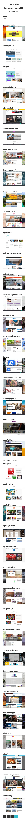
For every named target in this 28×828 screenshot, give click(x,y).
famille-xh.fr (8, 484)
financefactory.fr (9, 170)
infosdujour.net (9, 525)
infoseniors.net (9, 419)
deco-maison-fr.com (10, 671)
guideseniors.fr (9, 25)
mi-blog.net (7, 733)
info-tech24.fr (8, 108)
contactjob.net (8, 45)
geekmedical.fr (9, 567)
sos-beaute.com (9, 211)
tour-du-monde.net (10, 692)
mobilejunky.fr (9, 712)
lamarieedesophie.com (12, 378)
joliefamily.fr (8, 609)
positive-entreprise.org (12, 253)
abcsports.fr (7, 66)
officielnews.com (9, 546)
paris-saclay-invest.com (12, 295)
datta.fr (6, 357)
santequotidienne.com (11, 336)
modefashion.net (9, 440)
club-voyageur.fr (9, 398)
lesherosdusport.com (11, 775)
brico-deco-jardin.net (11, 629)
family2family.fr (9, 505)
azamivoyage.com (10, 191)
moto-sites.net (8, 274)
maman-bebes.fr (9, 87)
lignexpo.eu (7, 232)
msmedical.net (8, 315)
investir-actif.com (10, 149)
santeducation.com (10, 128)
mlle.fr (5, 754)
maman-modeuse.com (11, 588)
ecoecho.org (7, 795)
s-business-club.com (11, 650)
